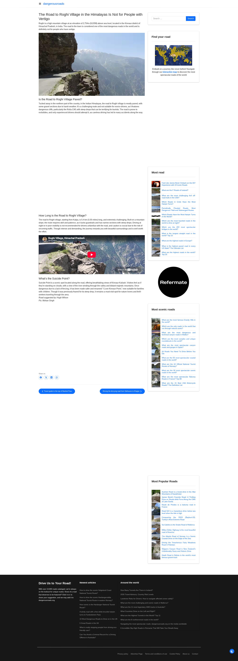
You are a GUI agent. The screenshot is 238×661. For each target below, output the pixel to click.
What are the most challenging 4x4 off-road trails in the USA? (178, 197)
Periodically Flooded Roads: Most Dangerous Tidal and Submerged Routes (178, 209)
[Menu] (41, 3)
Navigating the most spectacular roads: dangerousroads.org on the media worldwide (153, 624)
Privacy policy (123, 654)
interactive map (170, 72)
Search (191, 18)
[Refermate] (173, 282)
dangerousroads (53, 3)
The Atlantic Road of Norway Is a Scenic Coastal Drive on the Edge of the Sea (178, 537)
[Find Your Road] (173, 55)
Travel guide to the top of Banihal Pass (58, 391)
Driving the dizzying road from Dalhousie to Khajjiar (121, 391)
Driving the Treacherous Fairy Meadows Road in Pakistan (178, 544)
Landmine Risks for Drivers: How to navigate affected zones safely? (146, 599)
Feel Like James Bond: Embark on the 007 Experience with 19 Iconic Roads (178, 184)
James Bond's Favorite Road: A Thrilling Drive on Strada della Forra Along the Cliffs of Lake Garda (178, 499)
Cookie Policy (175, 654)
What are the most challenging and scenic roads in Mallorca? (144, 603)
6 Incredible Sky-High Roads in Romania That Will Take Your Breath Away (149, 628)
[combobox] (169, 18)
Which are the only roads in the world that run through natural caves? (178, 327)
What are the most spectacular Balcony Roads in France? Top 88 (178, 378)
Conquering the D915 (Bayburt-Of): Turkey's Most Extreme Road (178, 518)
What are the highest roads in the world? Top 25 (178, 253)
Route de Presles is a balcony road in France (178, 506)
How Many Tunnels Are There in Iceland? (136, 590)
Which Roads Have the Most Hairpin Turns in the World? (178, 215)
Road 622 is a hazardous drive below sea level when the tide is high (178, 512)
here (68, 595)
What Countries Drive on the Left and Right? (137, 611)
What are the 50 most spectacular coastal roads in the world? (178, 359)
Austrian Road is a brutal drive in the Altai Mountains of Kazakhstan (178, 493)
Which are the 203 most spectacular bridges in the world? (178, 228)
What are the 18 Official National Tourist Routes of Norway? (178, 365)
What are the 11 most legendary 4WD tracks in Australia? (142, 607)
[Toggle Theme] (232, 651)
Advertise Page (137, 654)
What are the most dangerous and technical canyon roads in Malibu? (178, 334)
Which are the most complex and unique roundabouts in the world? (178, 340)
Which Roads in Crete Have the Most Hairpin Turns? (178, 203)
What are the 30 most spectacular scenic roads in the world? (178, 371)
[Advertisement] (92, 192)
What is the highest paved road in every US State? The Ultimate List (178, 247)
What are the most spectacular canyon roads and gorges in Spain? (178, 346)
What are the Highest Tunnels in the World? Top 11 (140, 615)
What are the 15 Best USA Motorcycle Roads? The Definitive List (178, 384)
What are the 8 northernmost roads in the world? (139, 620)
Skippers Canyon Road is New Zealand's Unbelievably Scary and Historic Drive (178, 550)
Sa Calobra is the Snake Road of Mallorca (178, 525)
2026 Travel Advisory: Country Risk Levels (136, 594)
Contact (195, 654)
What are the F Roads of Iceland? (175, 190)
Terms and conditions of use (156, 654)
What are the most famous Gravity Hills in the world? (178, 321)
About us (186, 654)
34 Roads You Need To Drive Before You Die (178, 352)
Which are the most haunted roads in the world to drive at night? (178, 222)
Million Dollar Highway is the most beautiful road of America (178, 531)
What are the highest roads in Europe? (177, 241)
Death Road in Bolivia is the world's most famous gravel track (178, 556)
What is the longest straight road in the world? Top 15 (178, 234)
